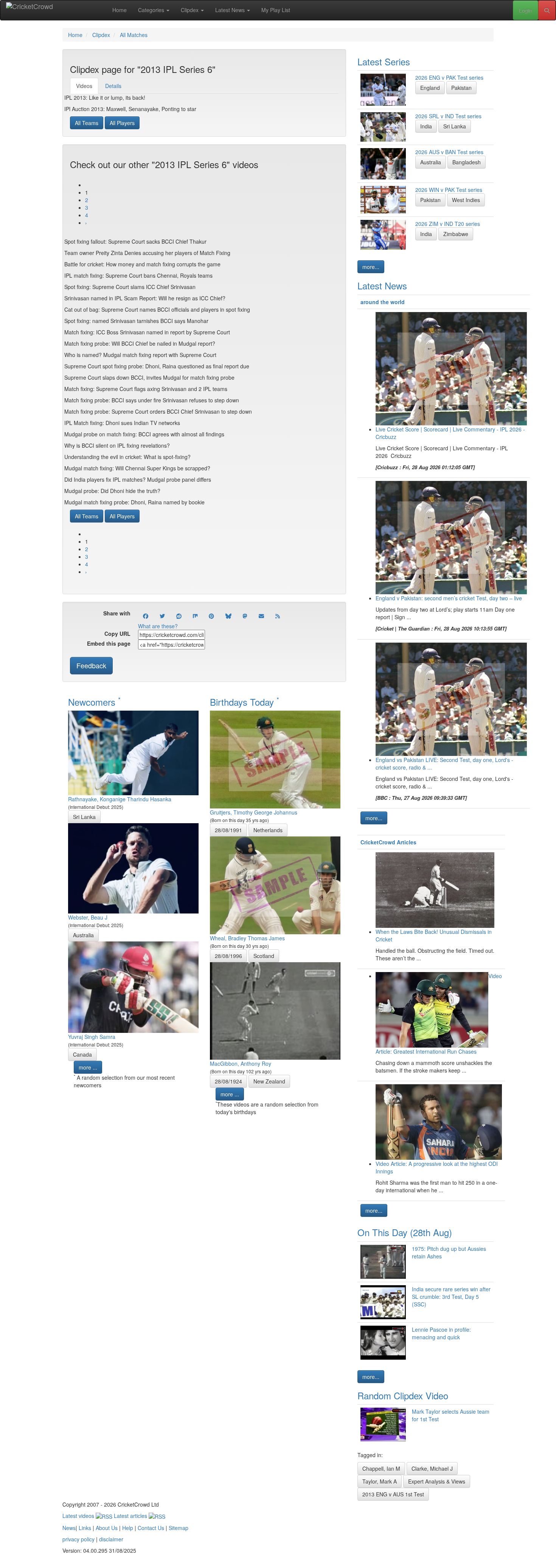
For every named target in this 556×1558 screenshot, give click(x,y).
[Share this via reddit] (178, 615)
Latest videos (79, 1515)
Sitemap (178, 1528)
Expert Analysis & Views (436, 1481)
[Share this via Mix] (195, 615)
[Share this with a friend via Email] (261, 615)
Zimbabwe (455, 234)
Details (113, 86)
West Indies (466, 200)
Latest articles (131, 1515)
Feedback (91, 665)
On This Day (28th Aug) (404, 1232)
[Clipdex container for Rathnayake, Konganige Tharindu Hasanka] (133, 752)
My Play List (275, 10)
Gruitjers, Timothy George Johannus (253, 812)
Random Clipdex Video (402, 1395)
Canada (82, 1054)
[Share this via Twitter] (162, 615)
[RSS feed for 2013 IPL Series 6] (277, 615)
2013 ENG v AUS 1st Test (393, 1494)
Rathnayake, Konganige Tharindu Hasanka (119, 799)
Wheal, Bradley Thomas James (247, 938)
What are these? (158, 626)
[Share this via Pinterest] (211, 615)
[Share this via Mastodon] (245, 615)
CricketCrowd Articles (388, 842)
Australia (83, 935)
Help (127, 1528)
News (69, 1528)
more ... (88, 1067)
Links (85, 1528)
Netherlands (268, 830)
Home (119, 10)
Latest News (230, 10)
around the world (382, 302)
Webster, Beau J (87, 917)
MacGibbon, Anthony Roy (240, 1063)
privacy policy (78, 1539)
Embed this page (108, 643)
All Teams (86, 123)
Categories (152, 10)
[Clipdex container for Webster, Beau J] (133, 867)
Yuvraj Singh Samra (91, 1036)
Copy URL (117, 633)
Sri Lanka (84, 817)
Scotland (263, 956)
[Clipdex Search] (547, 10)
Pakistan (461, 87)
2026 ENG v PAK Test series (449, 77)
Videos (84, 86)
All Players (122, 123)
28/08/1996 (228, 956)
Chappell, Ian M (381, 1468)
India (426, 126)
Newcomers (94, 701)
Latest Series (383, 61)
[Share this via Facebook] (145, 615)
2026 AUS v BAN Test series (449, 152)
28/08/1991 (228, 830)
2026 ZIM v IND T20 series (447, 223)
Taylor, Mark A (379, 1481)
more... (370, 266)
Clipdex (190, 10)
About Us (107, 1528)
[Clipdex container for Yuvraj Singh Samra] (133, 986)
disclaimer (111, 1539)
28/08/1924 (228, 1081)
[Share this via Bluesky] (228, 615)
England (430, 87)
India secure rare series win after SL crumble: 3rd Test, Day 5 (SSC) (451, 1296)
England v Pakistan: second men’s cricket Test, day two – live (449, 598)
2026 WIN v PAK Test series (448, 189)
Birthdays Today (244, 701)
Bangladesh (466, 162)
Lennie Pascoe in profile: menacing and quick (441, 1333)
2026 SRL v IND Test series (448, 116)
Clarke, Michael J (432, 1468)
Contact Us (151, 1528)
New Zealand (269, 1081)
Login (525, 10)
